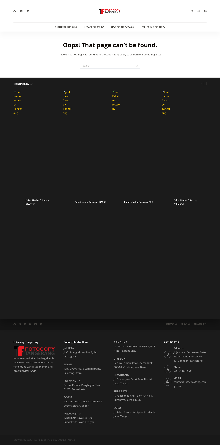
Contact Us (171, 324)
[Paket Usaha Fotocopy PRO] (116, 202)
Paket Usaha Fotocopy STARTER (37, 202)
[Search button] (137, 65)
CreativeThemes (66, 439)
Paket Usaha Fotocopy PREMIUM (186, 202)
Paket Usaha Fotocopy (153, 27)
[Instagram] (28, 11)
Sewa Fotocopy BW (94, 27)
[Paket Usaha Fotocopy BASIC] (67, 202)
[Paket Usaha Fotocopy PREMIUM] (166, 202)
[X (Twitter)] (21, 11)
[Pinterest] (30, 324)
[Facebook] (14, 11)
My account (200, 324)
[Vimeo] (41, 324)
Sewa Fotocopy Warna (122, 27)
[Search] (192, 11)
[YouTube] (35, 324)
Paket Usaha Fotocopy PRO (138, 201)
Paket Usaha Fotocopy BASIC (90, 201)
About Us (185, 324)
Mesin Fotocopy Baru (66, 27)
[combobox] (107, 66)
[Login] (199, 11)
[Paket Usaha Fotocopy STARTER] (17, 202)
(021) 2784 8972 (183, 371)
